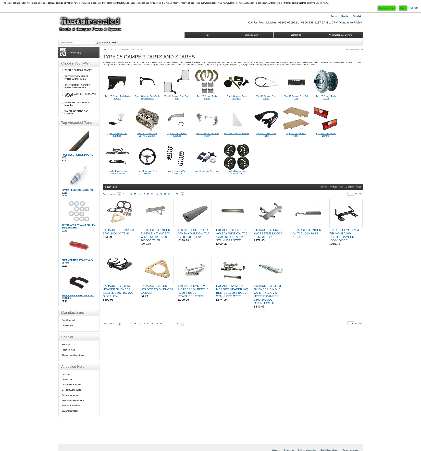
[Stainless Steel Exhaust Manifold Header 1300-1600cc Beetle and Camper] (195, 269)
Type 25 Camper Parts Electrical (117, 134)
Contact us (67, 379)
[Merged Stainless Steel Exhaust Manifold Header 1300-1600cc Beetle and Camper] (233, 269)
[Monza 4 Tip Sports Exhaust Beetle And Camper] (346, 214)
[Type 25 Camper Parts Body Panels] (117, 94)
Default (351, 187)
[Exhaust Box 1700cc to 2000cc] (195, 214)
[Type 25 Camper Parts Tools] (207, 169)
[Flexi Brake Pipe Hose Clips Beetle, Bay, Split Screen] (79, 291)
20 (156, 194)
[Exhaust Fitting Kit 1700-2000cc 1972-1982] (119, 214)
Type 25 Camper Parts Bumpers (237, 97)
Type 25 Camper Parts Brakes (207, 97)
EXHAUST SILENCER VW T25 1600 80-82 (306, 231)
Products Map (68, 350)
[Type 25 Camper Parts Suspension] (177, 169)
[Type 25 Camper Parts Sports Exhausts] (117, 169)
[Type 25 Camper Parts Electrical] (117, 132)
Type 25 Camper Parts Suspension (177, 172)
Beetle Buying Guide (71, 390)
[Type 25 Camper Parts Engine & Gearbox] (147, 132)
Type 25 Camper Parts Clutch (326, 97)
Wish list (357, 16)
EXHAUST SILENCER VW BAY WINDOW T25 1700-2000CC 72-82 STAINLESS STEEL (231, 235)
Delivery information (71, 385)
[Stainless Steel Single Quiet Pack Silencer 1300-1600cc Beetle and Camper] (271, 269)
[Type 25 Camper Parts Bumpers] (236, 94)
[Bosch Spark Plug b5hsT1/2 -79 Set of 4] (79, 185)
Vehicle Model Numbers (73, 400)
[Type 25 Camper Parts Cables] (266, 94)
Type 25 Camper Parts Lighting (326, 134)
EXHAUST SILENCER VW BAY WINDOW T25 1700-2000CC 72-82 (193, 233)
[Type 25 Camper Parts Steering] (147, 169)
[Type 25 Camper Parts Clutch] (326, 94)
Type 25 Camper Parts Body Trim (176, 97)
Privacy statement (70, 395)
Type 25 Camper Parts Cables (266, 97)
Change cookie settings (73, 355)
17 (144, 194)
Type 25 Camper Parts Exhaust (177, 134)
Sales (358, 187)
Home (105, 50)
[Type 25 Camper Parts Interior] (296, 132)
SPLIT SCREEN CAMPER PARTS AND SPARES (77, 86)
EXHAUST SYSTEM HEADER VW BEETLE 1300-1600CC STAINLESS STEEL (193, 291)
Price (341, 187)
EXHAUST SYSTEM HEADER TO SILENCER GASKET (157, 289)
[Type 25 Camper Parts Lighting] (326, 132)
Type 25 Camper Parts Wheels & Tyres (237, 172)
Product (333, 187)
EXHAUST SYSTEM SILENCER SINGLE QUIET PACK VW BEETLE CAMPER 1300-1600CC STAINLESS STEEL (267, 294)
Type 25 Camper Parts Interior (296, 134)
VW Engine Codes (70, 411)
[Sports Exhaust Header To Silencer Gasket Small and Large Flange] (157, 269)
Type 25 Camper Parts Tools (206, 171)
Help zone (66, 374)
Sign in (334, 16)
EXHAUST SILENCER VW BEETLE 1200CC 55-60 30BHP (269, 233)
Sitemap (66, 344)
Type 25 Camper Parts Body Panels (117, 97)
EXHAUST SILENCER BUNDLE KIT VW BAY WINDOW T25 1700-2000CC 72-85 (155, 235)
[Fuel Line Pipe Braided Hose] (79, 150)
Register (345, 16)
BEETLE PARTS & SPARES (78, 70)
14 (131, 194)
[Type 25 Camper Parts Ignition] (266, 132)
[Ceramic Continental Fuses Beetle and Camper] (79, 255)
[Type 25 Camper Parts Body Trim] (177, 94)
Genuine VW (67, 325)
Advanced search (110, 42)
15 (135, 194)
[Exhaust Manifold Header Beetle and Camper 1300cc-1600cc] (119, 269)
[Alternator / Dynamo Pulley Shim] (79, 220)
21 (161, 194)
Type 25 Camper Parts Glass (236, 133)
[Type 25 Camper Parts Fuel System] (207, 132)
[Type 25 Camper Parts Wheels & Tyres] (236, 169)
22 (165, 194)
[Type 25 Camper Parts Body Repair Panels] (147, 94)
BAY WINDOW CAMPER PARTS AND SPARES (76, 77)
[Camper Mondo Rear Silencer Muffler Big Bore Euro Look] (157, 214)
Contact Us (296, 35)
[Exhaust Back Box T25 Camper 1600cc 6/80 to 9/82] (308, 214)
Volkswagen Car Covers (340, 35)
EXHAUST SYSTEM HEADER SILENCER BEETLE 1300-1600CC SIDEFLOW (118, 291)
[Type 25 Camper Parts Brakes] (207, 94)
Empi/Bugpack (68, 320)
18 (148, 194)
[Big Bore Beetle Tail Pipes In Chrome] (271, 214)
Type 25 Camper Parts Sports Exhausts (117, 172)
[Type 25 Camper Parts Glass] (236, 132)
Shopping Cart (251, 35)
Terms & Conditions (71, 406)
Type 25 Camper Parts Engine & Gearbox (147, 134)
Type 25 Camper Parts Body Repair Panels (147, 97)
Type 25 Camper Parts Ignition (266, 134)
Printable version (352, 49)
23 (169, 194)
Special (319, 3)
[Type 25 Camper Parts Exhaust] (177, 132)
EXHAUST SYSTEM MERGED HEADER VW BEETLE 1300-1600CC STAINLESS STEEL (232, 291)
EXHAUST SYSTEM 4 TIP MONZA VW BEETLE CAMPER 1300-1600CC (344, 235)
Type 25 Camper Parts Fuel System (207, 134)
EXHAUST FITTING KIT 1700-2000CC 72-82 (119, 231)
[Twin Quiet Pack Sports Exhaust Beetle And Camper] (233, 214)
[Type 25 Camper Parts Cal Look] (296, 94)
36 (177, 194)
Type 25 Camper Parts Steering (147, 172)
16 (139, 194)
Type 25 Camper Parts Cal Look (296, 97)
